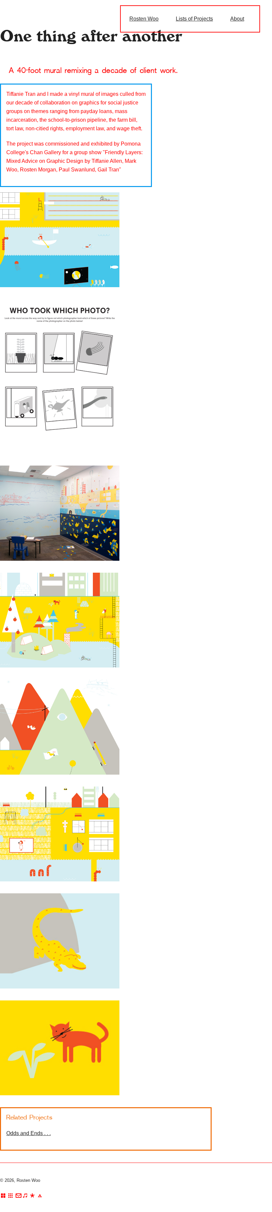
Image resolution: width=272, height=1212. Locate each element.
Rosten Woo (144, 19)
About (237, 19)
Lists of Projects (194, 19)
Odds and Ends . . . (28, 1133)
